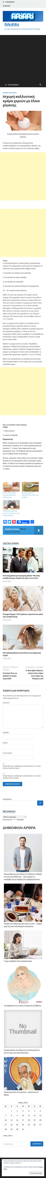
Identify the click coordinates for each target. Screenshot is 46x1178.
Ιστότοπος (7, 753)
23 (17, 1125)
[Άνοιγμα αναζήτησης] (40, 84)
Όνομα (6, 732)
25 (29, 1125)
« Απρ (5, 1135)
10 (23, 1115)
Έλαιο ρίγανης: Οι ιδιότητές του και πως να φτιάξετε (30, 495)
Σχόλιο (6, 703)
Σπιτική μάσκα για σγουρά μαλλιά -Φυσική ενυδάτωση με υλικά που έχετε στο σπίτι (21, 576)
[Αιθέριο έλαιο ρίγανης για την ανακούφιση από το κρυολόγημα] (11, 505)
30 (17, 1129)
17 (23, 1120)
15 (11, 1120)
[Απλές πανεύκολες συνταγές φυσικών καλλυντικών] (11, 487)
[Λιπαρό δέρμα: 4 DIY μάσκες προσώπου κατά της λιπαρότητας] (23, 599)
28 (6, 1129)
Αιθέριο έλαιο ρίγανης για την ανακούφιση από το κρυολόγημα (11, 513)
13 (40, 1115)
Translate (20, 819)
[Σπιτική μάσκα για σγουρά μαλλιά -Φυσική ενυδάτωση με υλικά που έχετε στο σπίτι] (23, 561)
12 (34, 1115)
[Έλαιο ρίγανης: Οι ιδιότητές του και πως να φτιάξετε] (30, 487)
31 (23, 1129)
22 (11, 1125)
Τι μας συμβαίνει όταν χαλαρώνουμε (18, 961)
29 (11, 1129)
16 (17, 1120)
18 (29, 1120)
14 (6, 1120)
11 (29, 1115)
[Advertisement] (23, 58)
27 (40, 1125)
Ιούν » (10, 1135)
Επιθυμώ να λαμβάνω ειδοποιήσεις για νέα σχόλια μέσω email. (22, 767)
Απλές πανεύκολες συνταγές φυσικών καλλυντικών (9, 495)
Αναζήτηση (7, 799)
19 (34, 1120)
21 (6, 1125)
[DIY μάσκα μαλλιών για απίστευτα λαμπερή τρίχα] (23, 638)
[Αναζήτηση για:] (23, 1143)
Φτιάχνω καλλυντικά (10, 93)
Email (6, 743)
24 (23, 1125)
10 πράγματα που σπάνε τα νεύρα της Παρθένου (22, 1005)
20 (40, 1120)
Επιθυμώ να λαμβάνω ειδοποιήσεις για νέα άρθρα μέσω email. (22, 777)
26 (34, 1125)
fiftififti (11, 25)
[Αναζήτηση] (40, 803)
